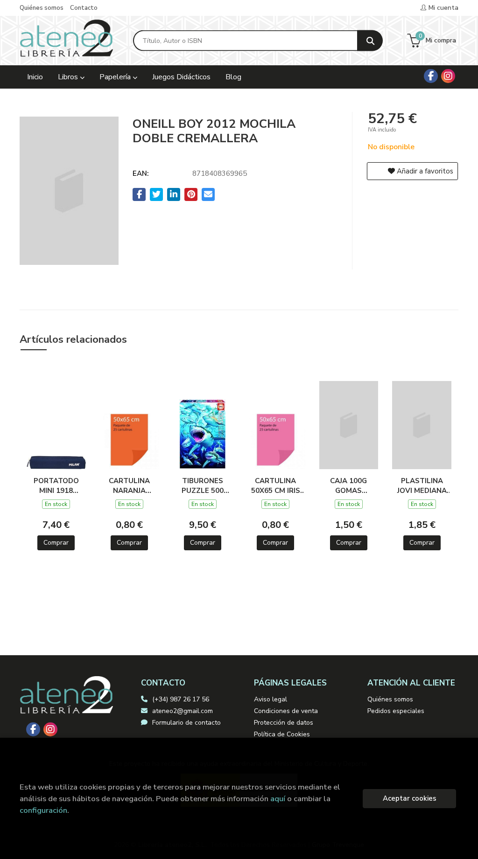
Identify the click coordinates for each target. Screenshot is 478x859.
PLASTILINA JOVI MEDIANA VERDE (422, 485)
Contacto (84, 8)
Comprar (56, 542)
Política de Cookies (282, 734)
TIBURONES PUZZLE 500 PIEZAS (203, 485)
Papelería (116, 77)
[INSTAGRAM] (448, 76)
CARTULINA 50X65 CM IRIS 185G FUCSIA (275, 485)
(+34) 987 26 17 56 (180, 699)
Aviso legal (270, 699)
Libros (69, 77)
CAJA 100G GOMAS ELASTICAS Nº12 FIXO (348, 485)
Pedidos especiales (395, 711)
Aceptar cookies (409, 798)
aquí (277, 798)
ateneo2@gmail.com (182, 711)
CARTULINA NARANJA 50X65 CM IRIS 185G (129, 485)
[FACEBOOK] (431, 76)
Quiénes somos (41, 8)
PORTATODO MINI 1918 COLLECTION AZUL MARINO (56, 485)
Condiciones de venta (286, 711)
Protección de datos (283, 722)
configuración (43, 810)
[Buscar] (370, 40)
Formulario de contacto (186, 722)
